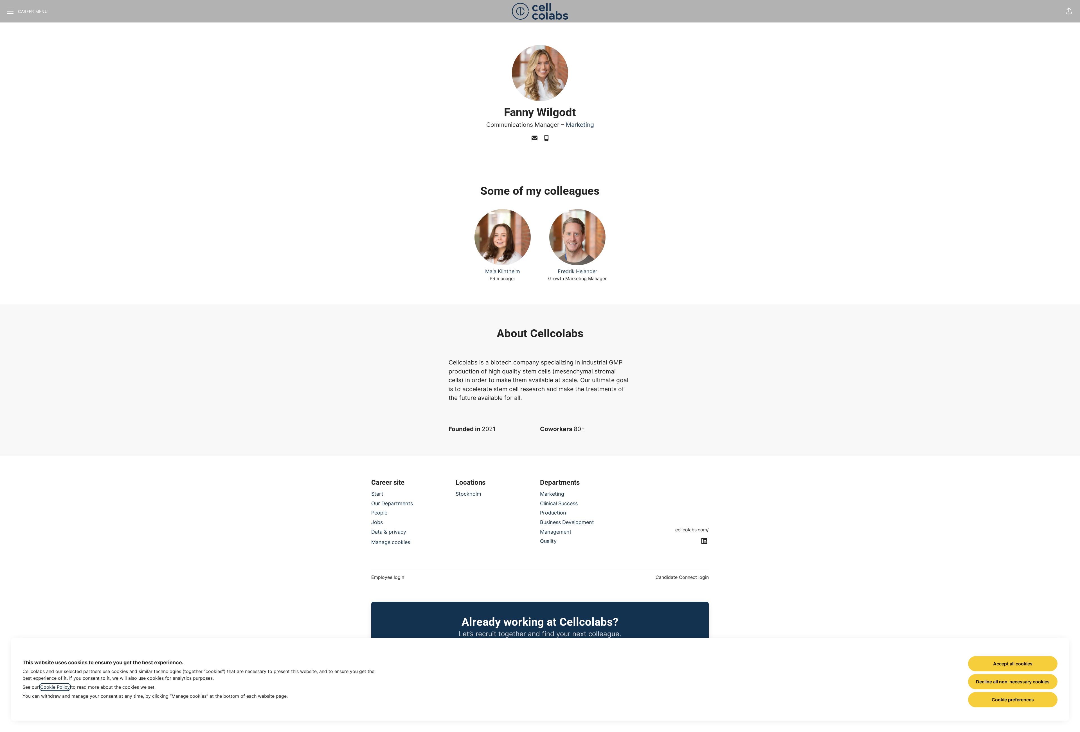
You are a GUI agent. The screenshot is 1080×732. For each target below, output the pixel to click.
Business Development (567, 522)
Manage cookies (390, 542)
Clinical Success (559, 503)
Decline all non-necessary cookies (1013, 682)
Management (556, 532)
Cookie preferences (1013, 699)
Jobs (377, 522)
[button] (1069, 11)
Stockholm (468, 494)
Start (377, 494)
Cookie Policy (55, 687)
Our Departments (392, 503)
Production (553, 513)
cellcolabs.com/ (692, 529)
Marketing (580, 124)
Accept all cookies (1012, 664)
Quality (548, 541)
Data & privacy (388, 532)
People (379, 513)
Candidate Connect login (682, 577)
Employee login (387, 577)
